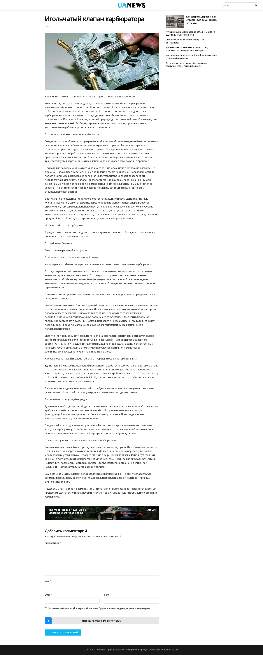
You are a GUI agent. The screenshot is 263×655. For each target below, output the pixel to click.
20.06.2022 (49, 26)
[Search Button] (256, 5)
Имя (48, 581)
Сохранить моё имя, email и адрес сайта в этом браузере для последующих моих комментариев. (99, 608)
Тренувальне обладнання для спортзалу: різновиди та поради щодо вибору (187, 49)
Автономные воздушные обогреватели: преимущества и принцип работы (186, 64)
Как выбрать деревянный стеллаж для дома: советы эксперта (201, 19)
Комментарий (53, 542)
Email (48, 594)
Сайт (106, 594)
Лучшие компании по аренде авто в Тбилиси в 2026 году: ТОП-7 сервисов (190, 33)
